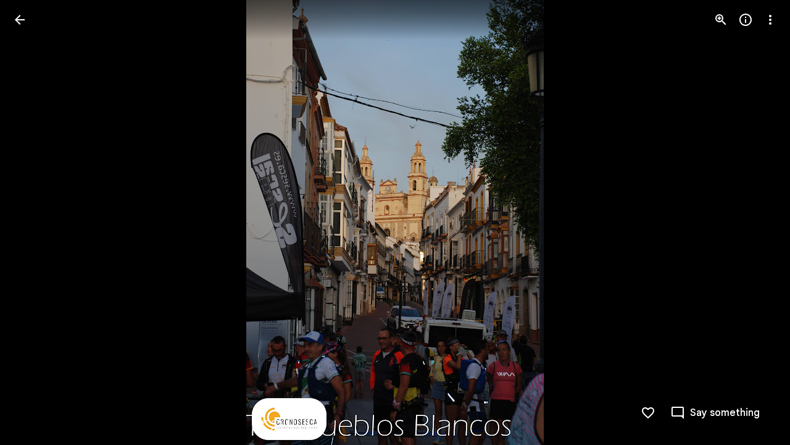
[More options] (770, 19)
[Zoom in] (721, 19)
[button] (34, 222)
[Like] (648, 412)
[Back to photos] (20, 20)
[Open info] (745, 19)
